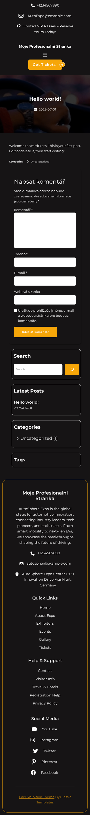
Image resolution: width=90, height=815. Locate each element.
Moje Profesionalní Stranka (45, 46)
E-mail (20, 273)
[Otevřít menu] (45, 55)
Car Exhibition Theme (36, 797)
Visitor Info (45, 679)
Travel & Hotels (45, 687)
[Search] (72, 369)
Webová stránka (27, 292)
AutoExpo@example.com (50, 16)
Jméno (21, 254)
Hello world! (26, 402)
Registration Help (45, 695)
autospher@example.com (48, 563)
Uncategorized (40, 161)
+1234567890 (48, 5)
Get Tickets (44, 64)
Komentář (23, 210)
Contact (45, 670)
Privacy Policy (45, 703)
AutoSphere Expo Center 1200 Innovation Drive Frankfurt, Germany (48, 579)
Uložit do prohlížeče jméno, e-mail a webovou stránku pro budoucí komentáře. (46, 315)
